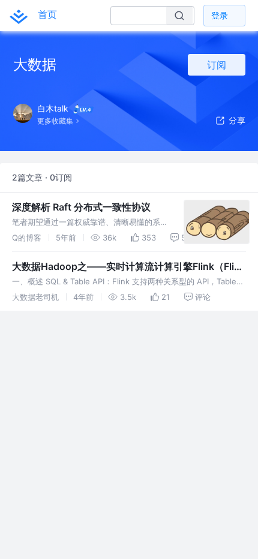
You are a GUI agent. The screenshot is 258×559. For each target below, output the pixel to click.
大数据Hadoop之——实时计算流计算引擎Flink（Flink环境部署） (128, 267)
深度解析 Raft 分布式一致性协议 (81, 207)
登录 (219, 15)
